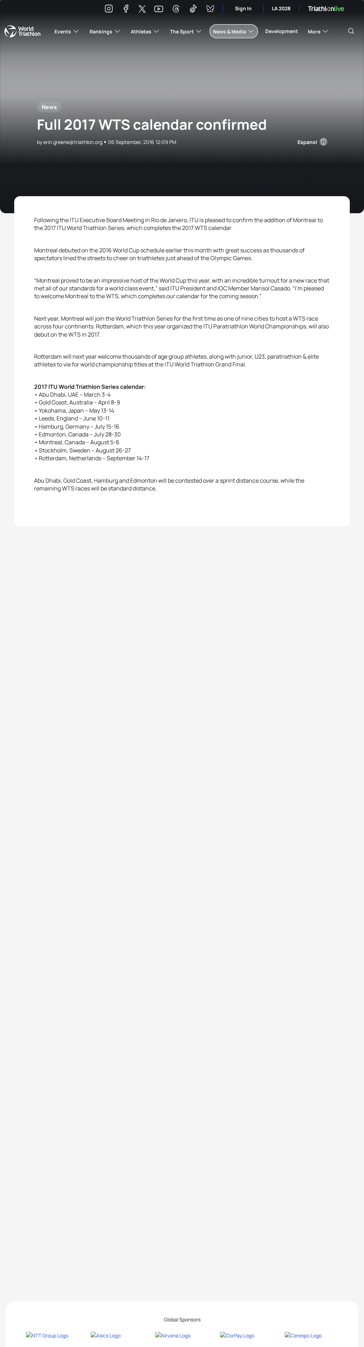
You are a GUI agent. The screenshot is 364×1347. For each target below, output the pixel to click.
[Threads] (176, 9)
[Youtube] (158, 9)
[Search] (351, 31)
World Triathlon (22, 31)
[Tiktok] (193, 9)
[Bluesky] (210, 9)
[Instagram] (109, 9)
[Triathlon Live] (326, 8)
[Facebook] (126, 9)
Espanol (307, 142)
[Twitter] (142, 9)
